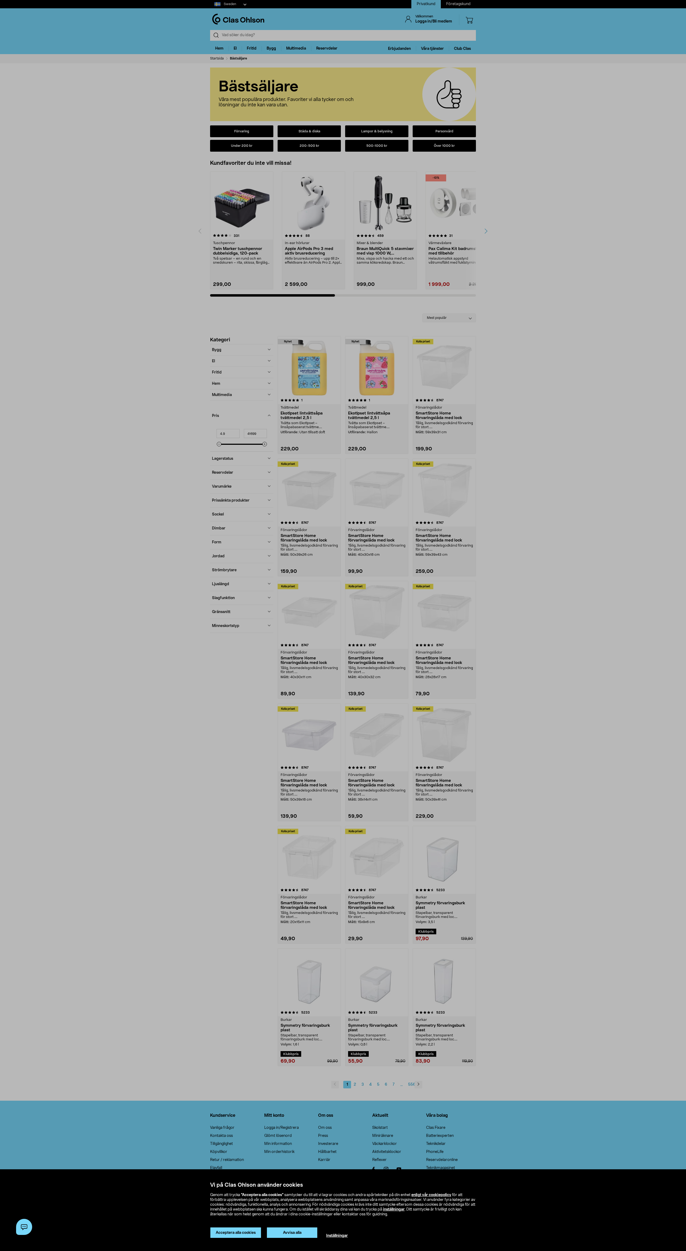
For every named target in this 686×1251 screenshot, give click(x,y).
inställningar (394, 1209)
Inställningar (337, 1236)
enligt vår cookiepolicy (431, 1195)
